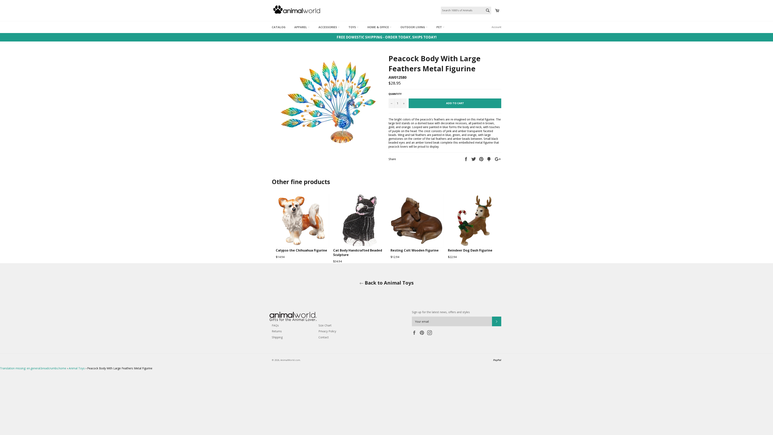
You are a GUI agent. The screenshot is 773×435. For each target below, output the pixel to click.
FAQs (275, 325)
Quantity (395, 94)
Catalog (278, 27)
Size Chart (325, 325)
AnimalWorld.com (290, 359)
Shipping (277, 337)
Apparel (301, 27)
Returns (277, 331)
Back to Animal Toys (389, 282)
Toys (352, 27)
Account (496, 27)
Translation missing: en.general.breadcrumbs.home (33, 368)
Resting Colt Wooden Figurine (415, 250)
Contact (323, 337)
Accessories (328, 27)
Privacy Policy (327, 331)
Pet (439, 27)
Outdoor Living (413, 27)
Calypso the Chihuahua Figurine (301, 250)
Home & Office (378, 27)
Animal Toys (77, 368)
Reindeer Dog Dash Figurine (470, 250)
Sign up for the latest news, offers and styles (441, 312)
